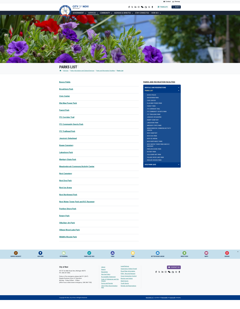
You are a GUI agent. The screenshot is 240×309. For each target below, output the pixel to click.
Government (78, 13)
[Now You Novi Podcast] (152, 7)
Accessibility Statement (108, 277)
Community (105, 13)
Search (103, 269)
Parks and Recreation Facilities (105, 71)
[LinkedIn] (135, 7)
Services (92, 13)
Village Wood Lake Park (69, 230)
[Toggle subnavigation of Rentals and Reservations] (178, 87)
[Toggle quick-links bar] (238, 251)
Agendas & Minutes (122, 13)
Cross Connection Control (128, 276)
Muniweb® (164, 297)
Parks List (120, 71)
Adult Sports (124, 281)
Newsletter (104, 272)
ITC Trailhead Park (67, 131)
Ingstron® (172, 297)
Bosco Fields (64, 82)
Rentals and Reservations (128, 286)
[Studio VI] (146, 7)
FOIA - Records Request (128, 273)
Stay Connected (142, 13)
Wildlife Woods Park (68, 237)
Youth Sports (125, 283)
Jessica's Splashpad (68, 138)
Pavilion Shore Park (67, 209)
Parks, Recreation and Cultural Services (82, 71)
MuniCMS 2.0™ (150, 297)
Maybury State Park (67, 159)
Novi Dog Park (65, 180)
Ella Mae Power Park (68, 103)
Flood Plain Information (128, 271)
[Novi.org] (149, 7)
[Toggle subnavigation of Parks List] (178, 90)
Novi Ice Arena (65, 187)
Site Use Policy (105, 274)
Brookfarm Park (66, 89)
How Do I (155, 13)
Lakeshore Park (66, 152)
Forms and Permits (107, 283)
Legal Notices (125, 266)
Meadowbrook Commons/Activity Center (76, 166)
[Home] (60, 71)
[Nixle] (142, 7)
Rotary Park (64, 216)
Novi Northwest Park (68, 194)
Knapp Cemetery (66, 145)
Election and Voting (127, 278)
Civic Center (64, 96)
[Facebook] (129, 7)
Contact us (175, 267)
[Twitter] (132, 7)
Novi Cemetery (65, 173)
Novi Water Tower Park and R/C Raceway (76, 202)
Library (103, 267)
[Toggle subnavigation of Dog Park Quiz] (178, 164)
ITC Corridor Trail (66, 117)
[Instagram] (139, 7)
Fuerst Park (64, 110)
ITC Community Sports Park (71, 124)
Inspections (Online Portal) (129, 269)
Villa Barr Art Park (67, 223)
